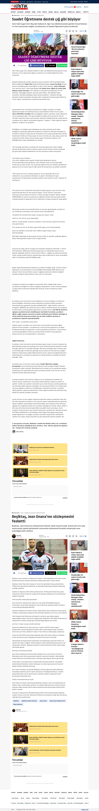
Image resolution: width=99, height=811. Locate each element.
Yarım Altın (87, 803)
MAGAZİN (63, 12)
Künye (22, 798)
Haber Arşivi (45, 1)
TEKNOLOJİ (71, 12)
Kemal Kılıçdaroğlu (78, 803)
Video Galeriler (35, 798)
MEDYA (78, 12)
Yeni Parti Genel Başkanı (42, 803)
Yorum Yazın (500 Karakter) (19, 483)
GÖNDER (65, 498)
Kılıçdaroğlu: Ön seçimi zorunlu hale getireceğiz (78, 94)
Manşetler (80, 1)
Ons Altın (13, 803)
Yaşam (22, 15)
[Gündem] (79, 62)
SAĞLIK (80, 792)
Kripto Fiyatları (37, 1)
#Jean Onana (43, 701)
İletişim (86, 1)
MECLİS (56, 12)
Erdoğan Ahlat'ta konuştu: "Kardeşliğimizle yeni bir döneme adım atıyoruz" (77, 648)
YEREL (34, 12)
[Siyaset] (79, 39)
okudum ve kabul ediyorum (28, 497)
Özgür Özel (27, 803)
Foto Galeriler (45, 798)
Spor (22, 513)
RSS (13, 809)
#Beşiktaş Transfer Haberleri (29, 701)
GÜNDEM (27, 12)
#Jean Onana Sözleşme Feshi (57, 701)
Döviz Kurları (23, 1)
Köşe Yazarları (74, 1)
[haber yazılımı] (84, 809)
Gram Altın (70, 803)
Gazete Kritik (16, 15)
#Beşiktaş (16, 701)
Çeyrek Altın (52, 803)
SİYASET (13, 12)
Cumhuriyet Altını (61, 803)
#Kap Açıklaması (17, 704)
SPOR (39, 12)
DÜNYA (44, 12)
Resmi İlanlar (80, 798)
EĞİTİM (75, 792)
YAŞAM (50, 12)
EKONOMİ (20, 12)
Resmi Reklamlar (88, 792)
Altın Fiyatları (30, 1)
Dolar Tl (33, 803)
